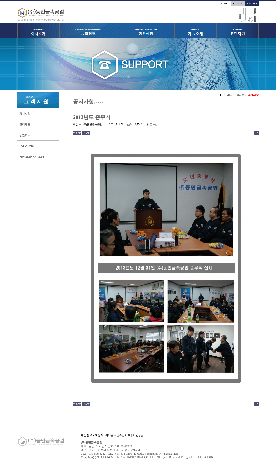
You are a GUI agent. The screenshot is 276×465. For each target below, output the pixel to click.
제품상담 (138, 435)
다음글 (86, 132)
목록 (256, 132)
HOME (224, 3)
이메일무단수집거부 (117, 435)
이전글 (77, 132)
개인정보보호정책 (92, 435)
